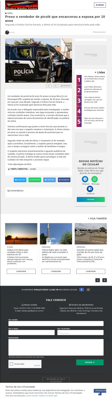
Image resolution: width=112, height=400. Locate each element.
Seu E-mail (13, 329)
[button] (104, 280)
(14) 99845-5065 (38, 308)
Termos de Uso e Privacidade (57, 380)
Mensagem (13, 338)
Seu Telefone (63, 329)
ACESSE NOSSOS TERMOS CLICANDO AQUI (42, 396)
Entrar (90, 199)
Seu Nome (13, 320)
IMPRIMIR (66, 86)
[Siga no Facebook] (81, 289)
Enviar (89, 362)
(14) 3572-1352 (25, 308)
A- (49, 86)
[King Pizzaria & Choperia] (91, 55)
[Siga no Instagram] (88, 289)
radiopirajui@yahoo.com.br (32, 311)
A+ (56, 86)
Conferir (21, 271)
